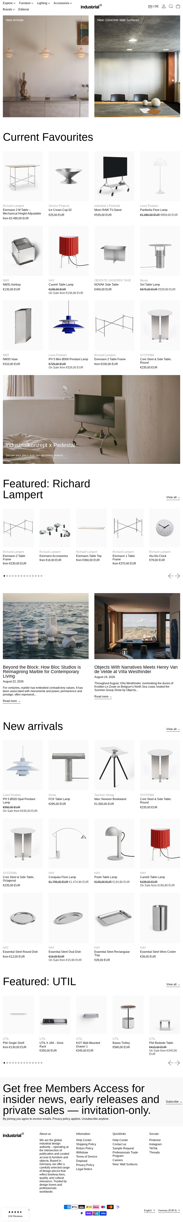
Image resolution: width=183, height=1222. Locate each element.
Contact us (119, 1144)
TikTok (153, 1148)
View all (171, 497)
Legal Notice (84, 1169)
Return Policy (84, 1148)
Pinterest (154, 1140)
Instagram (155, 1144)
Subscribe (172, 1101)
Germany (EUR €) (167, 1210)
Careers (118, 1160)
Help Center (84, 1140)
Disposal (81, 1160)
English (148, 1210)
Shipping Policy (86, 1144)
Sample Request (123, 1148)
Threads (154, 1152)
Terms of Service (86, 1156)
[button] (171, 6)
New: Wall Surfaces (125, 1164)
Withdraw (82, 1152)
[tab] (4, 576)
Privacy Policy (85, 1165)
